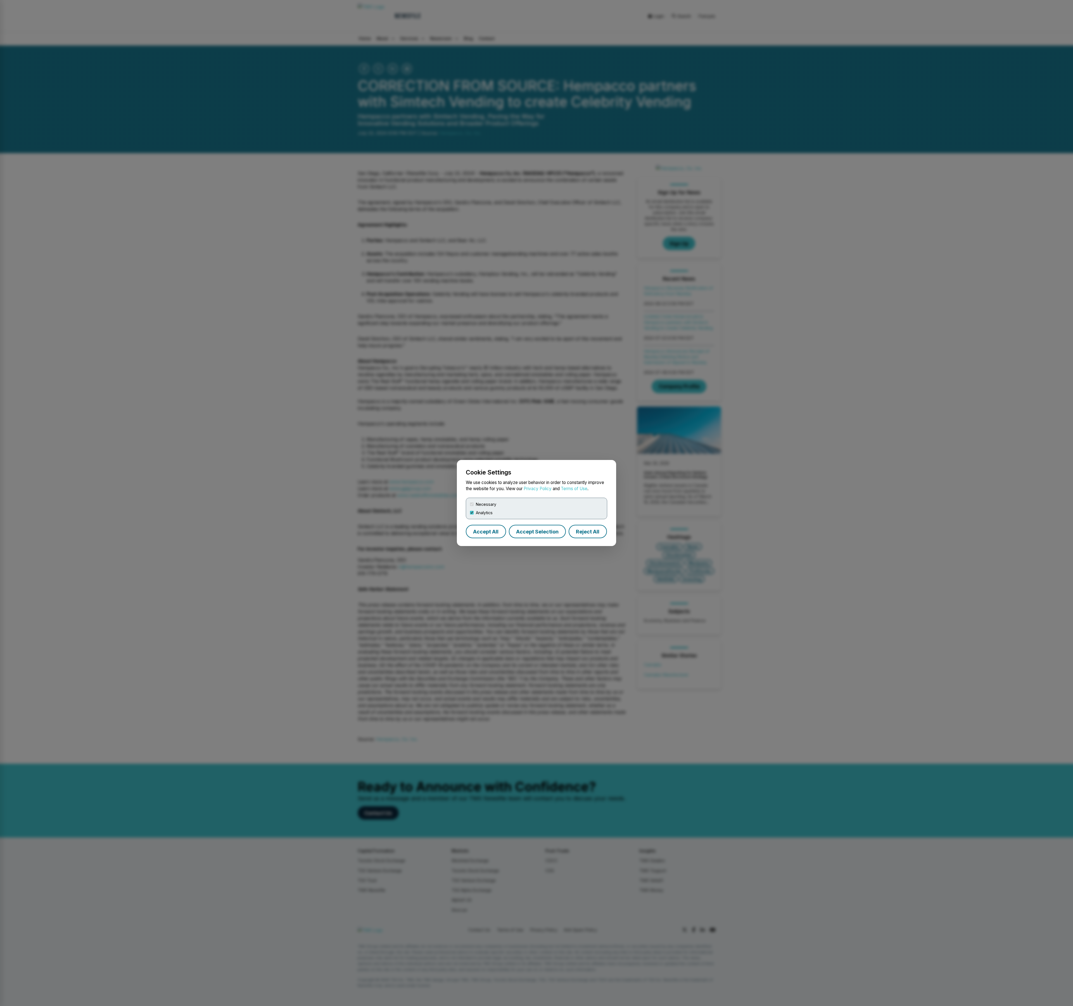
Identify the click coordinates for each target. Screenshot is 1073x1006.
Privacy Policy (538, 488)
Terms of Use (574, 488)
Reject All (587, 532)
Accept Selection (537, 532)
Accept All (485, 532)
